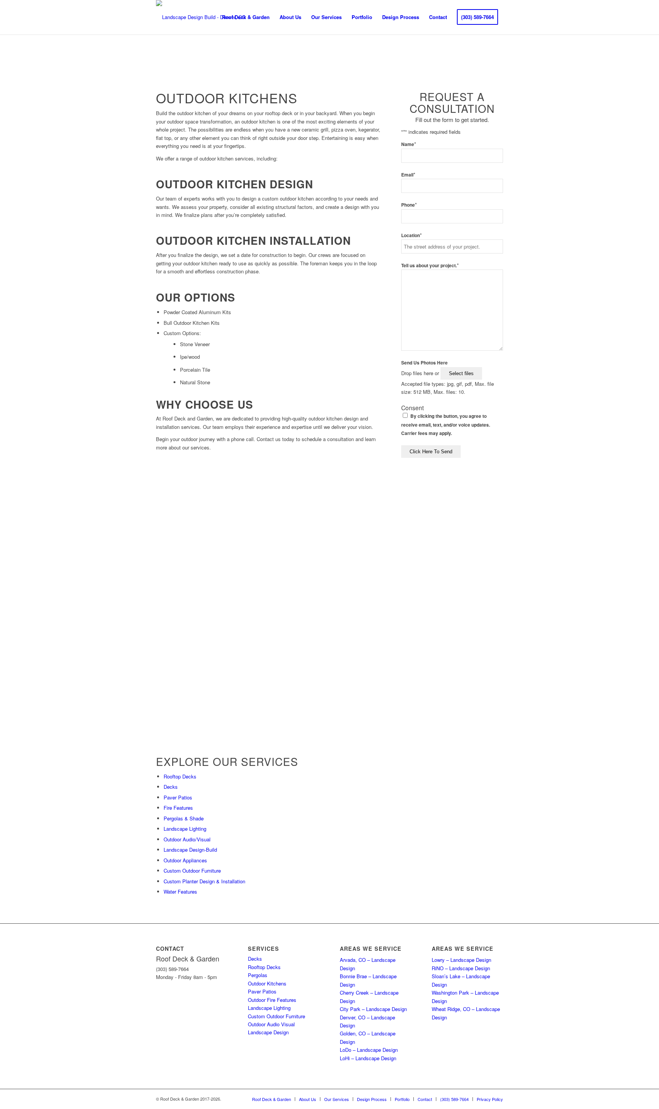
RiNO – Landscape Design (461, 968)
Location (411, 235)
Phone (409, 205)
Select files (461, 373)
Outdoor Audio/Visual (187, 839)
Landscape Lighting (185, 828)
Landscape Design (268, 1032)
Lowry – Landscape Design (461, 959)
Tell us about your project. (430, 265)
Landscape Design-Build (190, 849)
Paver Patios (178, 797)
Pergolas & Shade (184, 818)
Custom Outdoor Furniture (192, 870)
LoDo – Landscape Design (369, 1049)
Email (408, 175)
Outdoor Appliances (185, 860)
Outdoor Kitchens (267, 983)
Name (408, 144)
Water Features (180, 891)
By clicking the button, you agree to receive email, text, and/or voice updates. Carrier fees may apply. (445, 425)
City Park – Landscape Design (373, 1009)
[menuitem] (246, 17)
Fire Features (178, 807)
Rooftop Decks (180, 776)
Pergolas (257, 975)
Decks (171, 786)
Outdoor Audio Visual (271, 1024)
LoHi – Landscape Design (368, 1058)
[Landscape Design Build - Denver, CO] (201, 17)
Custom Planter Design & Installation (204, 881)
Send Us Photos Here (424, 363)
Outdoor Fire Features (272, 999)
